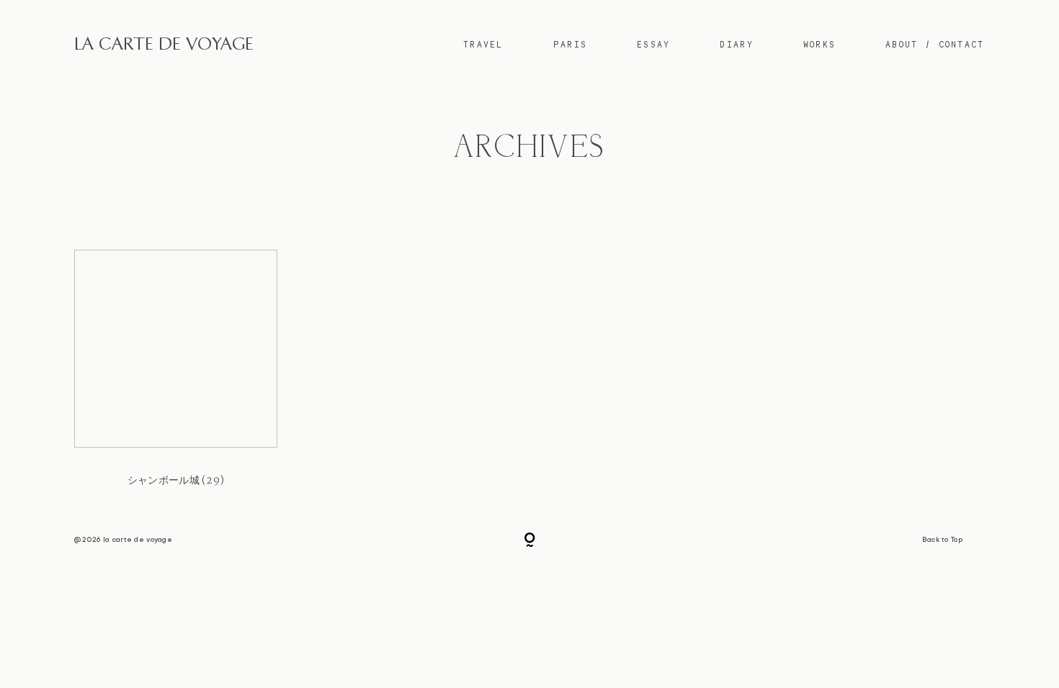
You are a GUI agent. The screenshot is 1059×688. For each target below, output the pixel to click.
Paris (570, 45)
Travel (483, 45)
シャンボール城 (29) (175, 379)
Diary (736, 45)
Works (819, 45)
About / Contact (934, 45)
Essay (653, 45)
